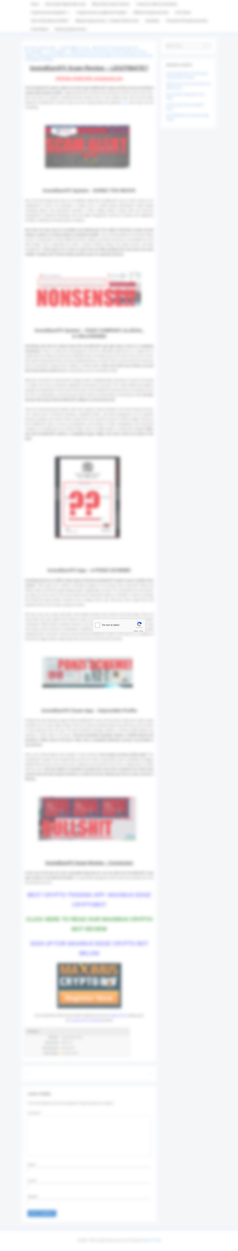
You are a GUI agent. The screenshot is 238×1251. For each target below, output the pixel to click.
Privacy (136, 631)
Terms (141, 631)
